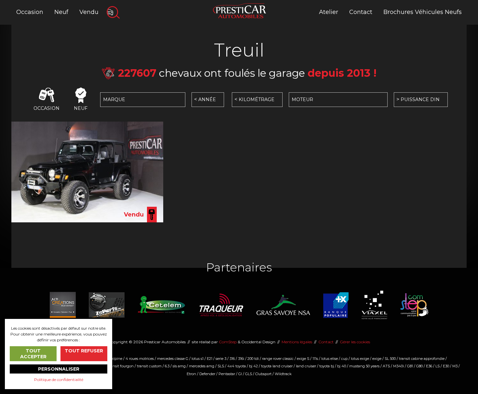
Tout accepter (33, 354)
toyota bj (326, 366)
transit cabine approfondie (422, 358)
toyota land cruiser (277, 366)
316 (232, 358)
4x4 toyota (236, 366)
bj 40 (341, 366)
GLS (248, 374)
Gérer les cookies (355, 341)
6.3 (167, 366)
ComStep (228, 341)
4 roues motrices (140, 358)
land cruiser (306, 366)
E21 (209, 358)
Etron (191, 374)
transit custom (149, 366)
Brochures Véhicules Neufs (422, 12)
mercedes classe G (172, 358)
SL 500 (390, 358)
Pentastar (227, 374)
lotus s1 (198, 358)
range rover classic (278, 358)
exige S (303, 358)
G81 (410, 366)
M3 (455, 366)
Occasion (29, 12)
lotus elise (329, 358)
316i (241, 358)
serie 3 (221, 358)
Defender (207, 374)
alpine (117, 358)
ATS (386, 366)
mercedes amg (201, 366)
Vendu (89, 12)
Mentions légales (297, 341)
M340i (398, 366)
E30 (446, 366)
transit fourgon (121, 366)
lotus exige (360, 358)
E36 (429, 366)
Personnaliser (58, 369)
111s (315, 358)
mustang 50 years (364, 366)
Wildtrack (283, 374)
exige (376, 358)
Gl (240, 374)
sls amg (179, 366)
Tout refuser (84, 351)
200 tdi (253, 358)
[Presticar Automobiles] (239, 10)
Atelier (328, 12)
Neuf (61, 12)
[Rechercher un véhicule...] (113, 12)
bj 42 (253, 366)
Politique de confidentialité (58, 379)
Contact (360, 12)
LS (437, 366)
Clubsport (263, 374)
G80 (419, 366)
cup (344, 358)
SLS (221, 366)
